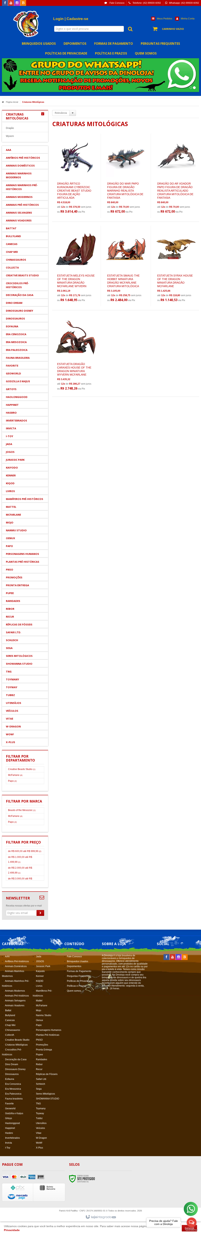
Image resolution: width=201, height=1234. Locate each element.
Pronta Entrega (44, 1049)
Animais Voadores (14, 1005)
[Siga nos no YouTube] (172, 957)
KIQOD (39, 981)
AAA (7, 956)
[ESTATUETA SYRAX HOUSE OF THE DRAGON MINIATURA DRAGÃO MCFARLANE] (176, 266)
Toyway (40, 1113)
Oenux (39, 1020)
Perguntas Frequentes (79, 976)
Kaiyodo (40, 971)
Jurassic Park (43, 966)
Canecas (10, 1020)
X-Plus (39, 1147)
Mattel (39, 1000)
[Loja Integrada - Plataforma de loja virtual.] (100, 1217)
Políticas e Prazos (76, 986)
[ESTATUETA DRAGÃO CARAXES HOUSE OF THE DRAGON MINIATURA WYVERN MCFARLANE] (76, 354)
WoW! (39, 1142)
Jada (38, 956)
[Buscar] (128, 29)
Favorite (9, 1103)
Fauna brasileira (14, 1098)
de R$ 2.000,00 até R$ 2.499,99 (20, 870)
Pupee (39, 1054)
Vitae (38, 1133)
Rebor (39, 1064)
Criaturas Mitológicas (16, 1044)
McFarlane (15, 775)
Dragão (10, 128)
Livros (39, 986)
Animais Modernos (15, 990)
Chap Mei (10, 1025)
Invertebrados (12, 1138)
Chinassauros (12, 1030)
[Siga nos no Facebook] (5, 3)
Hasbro (9, 1133)
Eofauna (9, 1079)
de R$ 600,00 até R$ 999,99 (24, 851)
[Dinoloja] (26, 24)
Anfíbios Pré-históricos (17, 961)
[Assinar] (40, 913)
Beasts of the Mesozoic (22, 810)
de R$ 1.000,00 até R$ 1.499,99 (20, 859)
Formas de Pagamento (79, 971)
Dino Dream (11, 1064)
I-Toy (7, 1147)
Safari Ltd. (41, 1079)
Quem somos (74, 990)
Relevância (61, 113)
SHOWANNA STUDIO (47, 1098)
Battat (8, 1010)
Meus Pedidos (164, 18)
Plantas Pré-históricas (47, 1035)
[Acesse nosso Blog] (23, 3)
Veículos (40, 1128)
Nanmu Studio (43, 1015)
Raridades (41, 1059)
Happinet (10, 1128)
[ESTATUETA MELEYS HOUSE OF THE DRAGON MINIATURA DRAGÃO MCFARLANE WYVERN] (76, 266)
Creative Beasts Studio (21, 769)
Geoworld (10, 1108)
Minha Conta (188, 18)
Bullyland (10, 1015)
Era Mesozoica (13, 1088)
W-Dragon (41, 1138)
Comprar (78, 195)
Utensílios (41, 1123)
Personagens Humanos (48, 1030)
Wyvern (10, 136)
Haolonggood (12, 1123)
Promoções (42, 1044)
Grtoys (8, 1118)
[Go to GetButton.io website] (191, 1230)
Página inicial (12, 102)
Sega (39, 1088)
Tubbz (39, 1118)
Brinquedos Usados (77, 961)
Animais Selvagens (15, 1000)
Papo (12, 781)
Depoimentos (74, 966)
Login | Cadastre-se (70, 19)
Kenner (40, 976)
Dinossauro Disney (15, 1069)
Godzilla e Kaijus (14, 1113)
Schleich (40, 1084)
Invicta (8, 1142)
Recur (39, 1069)
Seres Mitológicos (45, 1093)
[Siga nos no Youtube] (11, 3)
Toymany (41, 1108)
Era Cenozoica (13, 1084)
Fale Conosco (116, 3)
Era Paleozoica (13, 1093)
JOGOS (40, 961)
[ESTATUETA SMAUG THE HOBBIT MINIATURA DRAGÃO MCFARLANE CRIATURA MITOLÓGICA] (126, 266)
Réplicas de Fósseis (47, 1074)
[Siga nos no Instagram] (17, 3)
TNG (38, 1103)
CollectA (9, 1035)
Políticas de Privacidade (80, 981)
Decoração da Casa (15, 1059)
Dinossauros (12, 1074)
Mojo (38, 1010)
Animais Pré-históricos (17, 995)
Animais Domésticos (16, 966)
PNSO (39, 1039)
